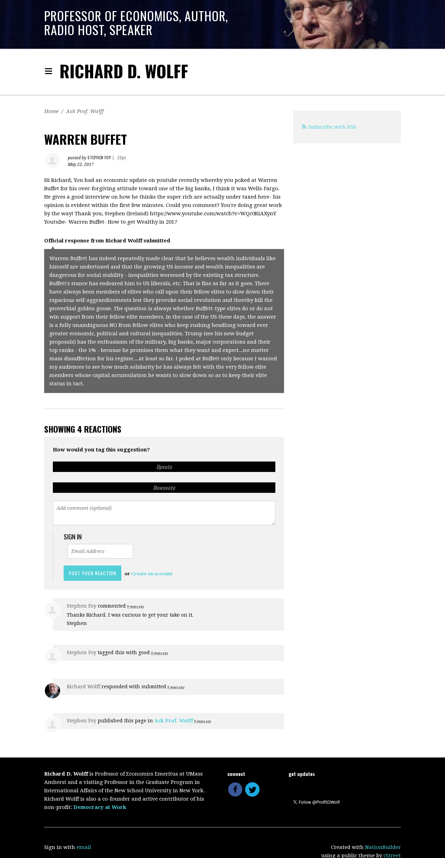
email (83, 847)
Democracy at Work (99, 807)
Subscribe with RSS (332, 127)
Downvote (164, 487)
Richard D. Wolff (123, 70)
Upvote (164, 467)
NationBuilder (383, 847)
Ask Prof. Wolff (85, 111)
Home (51, 111)
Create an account (151, 573)
